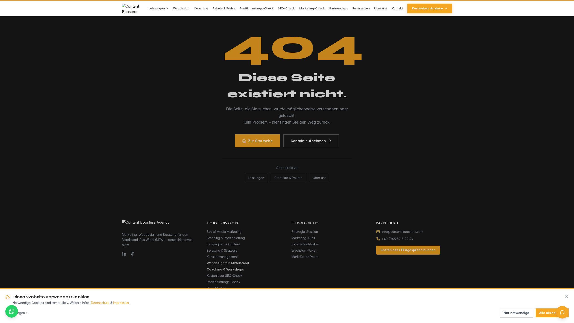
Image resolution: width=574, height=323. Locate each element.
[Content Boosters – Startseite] (135, 8)
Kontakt (397, 8)
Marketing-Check (312, 8)
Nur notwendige (516, 313)
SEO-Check (286, 8)
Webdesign (181, 8)
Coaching (201, 8)
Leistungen (157, 8)
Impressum (121, 303)
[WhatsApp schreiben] (11, 311)
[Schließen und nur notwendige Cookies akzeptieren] (567, 296)
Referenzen (361, 8)
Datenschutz (100, 303)
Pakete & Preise (224, 8)
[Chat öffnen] (562, 312)
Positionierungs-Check (257, 8)
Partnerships (338, 8)
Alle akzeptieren (552, 313)
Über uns (380, 8)
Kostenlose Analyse (427, 8)
